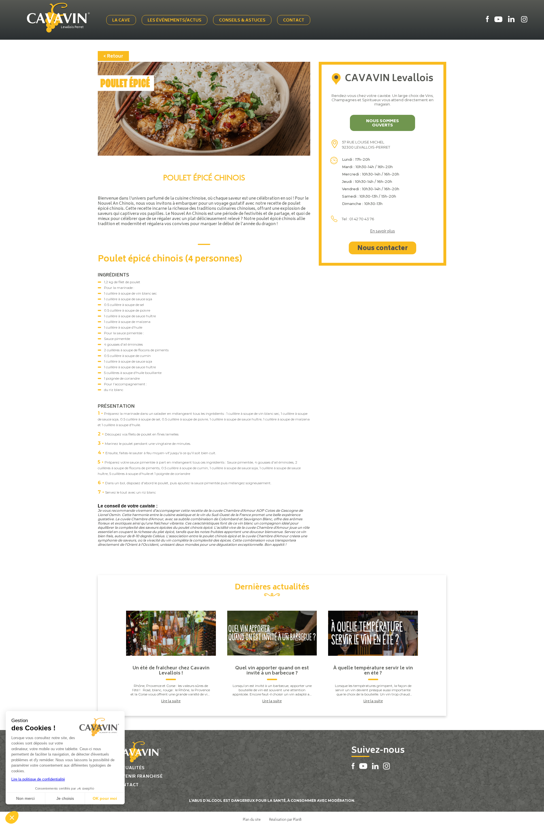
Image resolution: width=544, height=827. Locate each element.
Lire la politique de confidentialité (38, 779)
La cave (121, 20)
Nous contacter (382, 248)
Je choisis (65, 798)
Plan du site (252, 819)
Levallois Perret (72, 27)
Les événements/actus (174, 20)
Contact (293, 20)
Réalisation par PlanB (285, 819)
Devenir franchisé (139, 776)
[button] (12, 817)
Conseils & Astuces (242, 20)
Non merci (25, 798)
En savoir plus (382, 231)
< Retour (113, 56)
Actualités (130, 768)
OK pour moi (105, 798)
